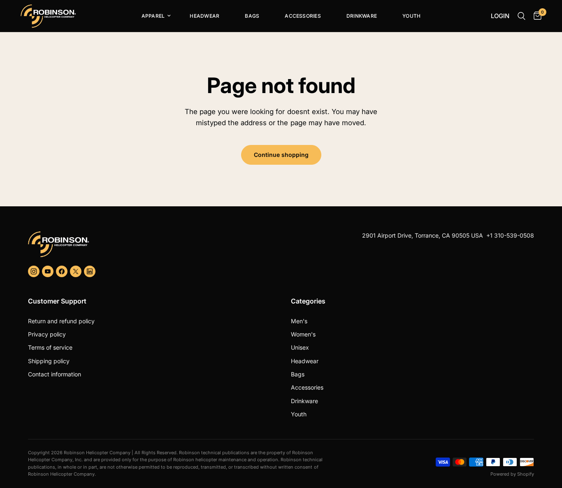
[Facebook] (61, 271)
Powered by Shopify (512, 474)
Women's (303, 334)
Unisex (300, 347)
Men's (299, 321)
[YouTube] (47, 271)
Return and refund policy (61, 321)
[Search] (521, 16)
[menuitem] (153, 16)
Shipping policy (49, 360)
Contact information (54, 374)
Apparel (153, 16)
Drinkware (361, 16)
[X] (75, 271)
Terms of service (50, 347)
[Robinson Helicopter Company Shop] (151, 244)
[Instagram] (33, 271)
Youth (411, 16)
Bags (252, 16)
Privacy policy (47, 334)
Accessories (303, 16)
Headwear (204, 16)
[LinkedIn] (89, 271)
